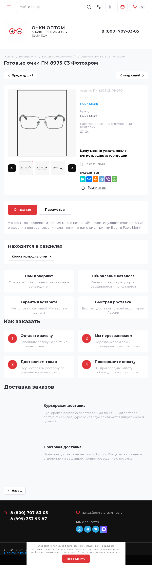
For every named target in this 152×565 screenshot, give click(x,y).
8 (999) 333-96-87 (28, 518)
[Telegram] (101, 179)
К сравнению (95, 164)
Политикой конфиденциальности (99, 552)
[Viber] (108, 179)
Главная (9, 56)
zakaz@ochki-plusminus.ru (102, 512)
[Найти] (89, 7)
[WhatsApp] (114, 179)
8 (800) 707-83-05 (120, 31)
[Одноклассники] (95, 179)
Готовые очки (28, 56)
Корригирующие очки (57, 56)
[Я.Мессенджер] (83, 179)
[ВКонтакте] (89, 179)
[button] (9, 7)
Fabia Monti (89, 104)
